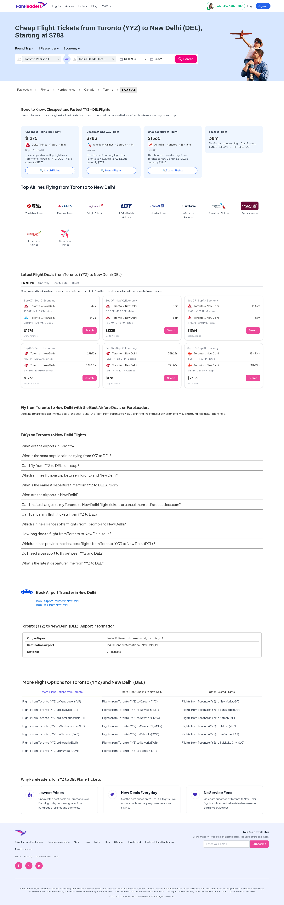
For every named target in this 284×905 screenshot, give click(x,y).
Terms (18, 856)
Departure (130, 59)
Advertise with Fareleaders (29, 841)
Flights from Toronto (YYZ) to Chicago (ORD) (50, 734)
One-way (43, 282)
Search (188, 59)
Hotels (82, 6)
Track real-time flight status (159, 841)
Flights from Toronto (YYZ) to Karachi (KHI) (209, 717)
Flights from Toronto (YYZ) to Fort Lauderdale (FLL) (54, 717)
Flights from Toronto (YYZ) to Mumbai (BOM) (50, 750)
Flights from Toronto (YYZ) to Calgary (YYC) (130, 701)
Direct (75, 282)
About (77, 841)
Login (250, 6)
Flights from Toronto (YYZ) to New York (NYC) (131, 717)
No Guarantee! (43, 856)
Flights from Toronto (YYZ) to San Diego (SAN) (211, 709)
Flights (56, 6)
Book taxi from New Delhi (52, 604)
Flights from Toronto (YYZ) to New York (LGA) (210, 701)
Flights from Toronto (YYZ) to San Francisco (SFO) (54, 726)
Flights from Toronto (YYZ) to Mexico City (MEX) (132, 726)
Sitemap (118, 841)
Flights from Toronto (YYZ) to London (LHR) (129, 750)
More (105, 6)
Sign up (263, 6)
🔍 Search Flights (50, 170)
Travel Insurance (23, 849)
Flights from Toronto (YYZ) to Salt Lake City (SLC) (213, 742)
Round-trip (27, 282)
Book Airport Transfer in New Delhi (57, 601)
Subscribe (259, 843)
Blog (94, 6)
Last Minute (61, 282)
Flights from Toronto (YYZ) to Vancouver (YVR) (51, 701)
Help (87, 841)
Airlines (69, 6)
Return (158, 59)
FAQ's (97, 841)
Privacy (28, 856)
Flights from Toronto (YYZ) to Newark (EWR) (50, 742)
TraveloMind (134, 841)
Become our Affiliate (59, 841)
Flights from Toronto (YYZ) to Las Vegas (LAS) (210, 734)
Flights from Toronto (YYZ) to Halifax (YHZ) (209, 726)
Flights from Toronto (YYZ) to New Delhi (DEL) (50, 709)
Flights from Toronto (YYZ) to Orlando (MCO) (130, 734)
